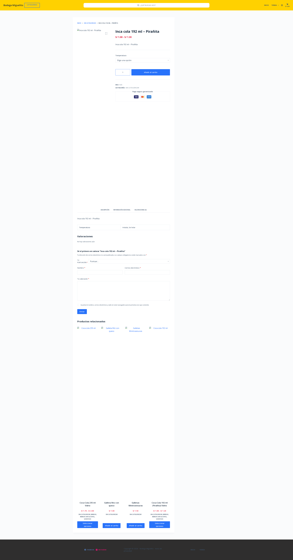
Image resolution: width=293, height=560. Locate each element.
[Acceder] (282, 5)
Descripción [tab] (105, 210)
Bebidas (93, 514)
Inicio (266, 5)
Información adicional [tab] (121, 210)
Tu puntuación (82, 261)
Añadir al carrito (150, 72)
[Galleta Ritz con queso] (111, 412)
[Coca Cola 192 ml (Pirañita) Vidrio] (159, 412)
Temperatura (120, 55)
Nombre (81, 268)
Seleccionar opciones (87, 524)
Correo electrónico (133, 268)
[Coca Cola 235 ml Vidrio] (87, 412)
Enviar (82, 311)
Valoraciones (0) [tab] (140, 210)
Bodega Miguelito (13, 5)
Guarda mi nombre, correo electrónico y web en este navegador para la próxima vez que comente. (115, 305)
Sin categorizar (132, 88)
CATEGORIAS (32, 5)
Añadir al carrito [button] (111, 525)
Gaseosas (87, 519)
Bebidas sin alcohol (87, 517)
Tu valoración (83, 279)
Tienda (274, 5)
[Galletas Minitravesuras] (135, 412)
